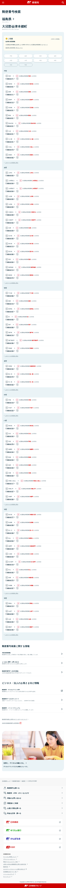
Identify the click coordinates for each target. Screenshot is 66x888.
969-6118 (10, 403)
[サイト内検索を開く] (63, 2)
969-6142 (10, 572)
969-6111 (10, 94)
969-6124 (10, 428)
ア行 (11, 56)
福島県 (23, 781)
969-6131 (10, 134)
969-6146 (10, 630)
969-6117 (10, 483)
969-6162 (10, 319)
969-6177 (10, 517)
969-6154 (10, 230)
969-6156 (10, 343)
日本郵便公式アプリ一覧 (9, 872)
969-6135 (10, 468)
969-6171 (10, 79)
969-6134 (10, 557)
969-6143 (10, 436)
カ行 (25, 56)
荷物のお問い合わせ (14, 798)
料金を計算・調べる (14, 813)
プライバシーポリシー (9, 859)
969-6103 (10, 175)
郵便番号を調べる (13, 788)
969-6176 (10, 444)
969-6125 (10, 476)
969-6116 (10, 335)
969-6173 (10, 150)
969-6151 (10, 110)
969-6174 (10, 278)
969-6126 (10, 499)
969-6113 (10, 246)
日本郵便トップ (6, 781)
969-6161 (10, 87)
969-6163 (10, 262)
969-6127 (10, 491)
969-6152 (10, 223)
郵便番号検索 (16, 781)
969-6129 (10, 549)
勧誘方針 (5, 867)
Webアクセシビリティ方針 (10, 862)
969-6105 (10, 199)
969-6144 (10, 452)
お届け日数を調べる (14, 808)
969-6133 (10, 460)
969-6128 (10, 533)
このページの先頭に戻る (11, 162)
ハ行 (25, 60)
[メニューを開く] (3, 2)
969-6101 (10, 118)
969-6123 (10, 410)
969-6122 (10, 385)
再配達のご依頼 (12, 803)
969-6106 (10, 254)
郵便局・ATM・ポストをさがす (18, 793)
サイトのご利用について (9, 857)
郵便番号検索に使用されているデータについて (14, 719)
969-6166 (10, 296)
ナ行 (11, 60)
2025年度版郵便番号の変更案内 (10, 723)
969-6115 (10, 304)
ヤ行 (55, 60)
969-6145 (10, 622)
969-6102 (10, 157)
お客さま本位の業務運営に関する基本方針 (14, 864)
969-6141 (10, 142)
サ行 (40, 56)
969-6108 (10, 327)
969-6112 (10, 102)
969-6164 (10, 541)
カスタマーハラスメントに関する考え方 (14, 869)
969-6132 (10, 369)
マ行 (40, 60)
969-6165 (10, 614)
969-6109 (10, 351)
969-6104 (10, 183)
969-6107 (10, 312)
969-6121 (10, 126)
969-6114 (10, 270)
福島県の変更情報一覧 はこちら (14, 48)
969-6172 (10, 580)
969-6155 (10, 238)
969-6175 (10, 377)
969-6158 (10, 525)
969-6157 (10, 588)
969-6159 (10, 215)
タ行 (55, 56)
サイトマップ (6, 876)
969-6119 (10, 606)
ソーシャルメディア (8, 874)
